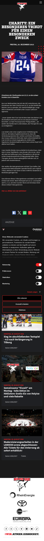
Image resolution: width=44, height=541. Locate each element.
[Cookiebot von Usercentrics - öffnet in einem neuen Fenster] (33, 229)
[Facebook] (6, 529)
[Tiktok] (37, 529)
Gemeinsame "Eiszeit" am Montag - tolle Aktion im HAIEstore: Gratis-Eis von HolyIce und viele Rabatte (21, 392)
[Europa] (22, 520)
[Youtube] (32, 529)
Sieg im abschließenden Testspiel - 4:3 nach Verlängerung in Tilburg (22, 339)
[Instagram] (11, 529)
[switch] (39, 271)
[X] (16, 529)
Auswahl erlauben (22, 304)
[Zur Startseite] (22, 6)
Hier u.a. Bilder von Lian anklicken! (14, 191)
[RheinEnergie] (22, 495)
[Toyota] (22, 503)
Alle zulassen (22, 298)
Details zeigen (32, 292)
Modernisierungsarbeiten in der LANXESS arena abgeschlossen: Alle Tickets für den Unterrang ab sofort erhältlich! (21, 446)
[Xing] (21, 529)
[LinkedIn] (27, 529)
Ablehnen (22, 310)
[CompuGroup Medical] (22, 511)
